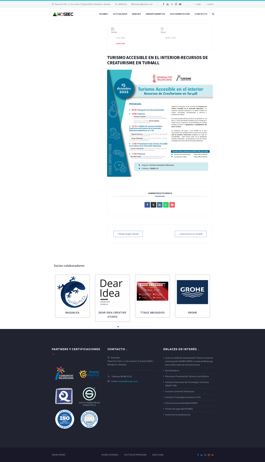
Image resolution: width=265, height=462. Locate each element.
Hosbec (103, 14)
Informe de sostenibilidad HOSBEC (181, 403)
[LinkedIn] (168, 4)
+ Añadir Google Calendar (128, 234)
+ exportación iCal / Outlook (191, 234)
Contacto (201, 14)
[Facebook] (163, 4)
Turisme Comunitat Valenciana (179, 391)
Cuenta (210, 4)
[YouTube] (180, 4)
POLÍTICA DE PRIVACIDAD (135, 455)
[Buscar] (213, 14)
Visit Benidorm (172, 370)
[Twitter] (172, 4)
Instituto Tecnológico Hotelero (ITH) (183, 397)
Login (198, 4)
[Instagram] (176, 4)
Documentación (180, 14)
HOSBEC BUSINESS (109, 455)
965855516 (122, 4)
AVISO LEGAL (158, 455)
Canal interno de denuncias (177, 414)
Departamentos (155, 14)
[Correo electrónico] (172, 205)
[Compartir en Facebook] (147, 205)
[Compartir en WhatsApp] (166, 205)
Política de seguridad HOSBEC (179, 408)
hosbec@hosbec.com (143, 4)
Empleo (136, 14)
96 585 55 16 (126, 376)
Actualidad (120, 14)
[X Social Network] (153, 205)
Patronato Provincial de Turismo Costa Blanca (187, 376)
